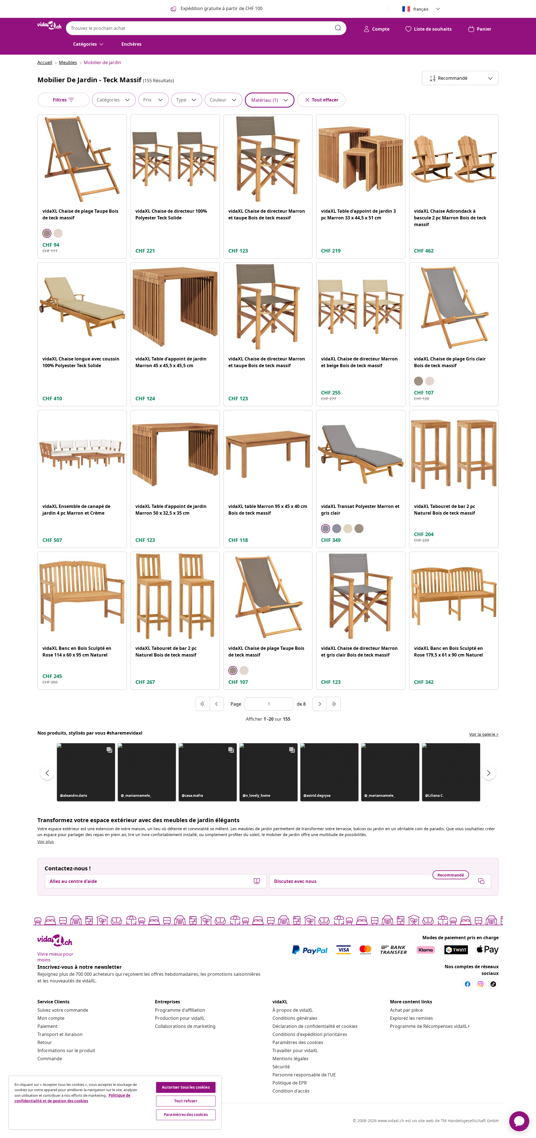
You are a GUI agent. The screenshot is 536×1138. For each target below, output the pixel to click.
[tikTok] (493, 984)
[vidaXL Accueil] (49, 25)
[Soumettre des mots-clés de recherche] (338, 27)
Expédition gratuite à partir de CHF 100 (221, 8)
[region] (115, 1102)
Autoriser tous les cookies (185, 1087)
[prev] (216, 704)
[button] (86, 772)
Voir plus (45, 841)
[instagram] (480, 984)
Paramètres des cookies (297, 1042)
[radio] (46, 233)
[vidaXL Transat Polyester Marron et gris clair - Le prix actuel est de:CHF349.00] (361, 454)
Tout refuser (185, 1100)
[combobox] (206, 28)
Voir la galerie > (484, 734)
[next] (320, 704)
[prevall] (203, 704)
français (421, 9)
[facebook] (467, 984)
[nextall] (333, 704)
